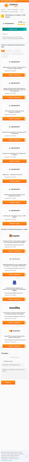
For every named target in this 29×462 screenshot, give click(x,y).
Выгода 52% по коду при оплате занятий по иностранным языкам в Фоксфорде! (14, 313)
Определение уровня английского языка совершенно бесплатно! (14, 195)
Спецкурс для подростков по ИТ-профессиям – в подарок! (14, 154)
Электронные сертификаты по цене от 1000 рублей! (14, 216)
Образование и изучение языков (9, 11)
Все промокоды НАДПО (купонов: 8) (14, 293)
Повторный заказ (18, 53)
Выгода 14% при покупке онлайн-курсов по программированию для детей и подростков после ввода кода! (14, 90)
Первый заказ (6, 53)
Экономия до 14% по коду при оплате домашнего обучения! (14, 111)
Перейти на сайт (13, 29)
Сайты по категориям (12, 9)
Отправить (8, 382)
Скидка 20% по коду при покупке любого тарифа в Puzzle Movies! (14, 336)
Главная (3, 9)
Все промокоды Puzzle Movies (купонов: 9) (15, 339)
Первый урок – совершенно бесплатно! (12, 174)
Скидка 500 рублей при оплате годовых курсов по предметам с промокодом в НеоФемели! (14, 265)
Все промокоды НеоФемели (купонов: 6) (15, 268)
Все (3, 50)
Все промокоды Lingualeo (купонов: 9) (14, 244)
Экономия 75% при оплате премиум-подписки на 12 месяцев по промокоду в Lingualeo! (14, 241)
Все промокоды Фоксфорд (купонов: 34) (15, 316)
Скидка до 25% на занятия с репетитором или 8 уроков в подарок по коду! (14, 68)
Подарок (4, 56)
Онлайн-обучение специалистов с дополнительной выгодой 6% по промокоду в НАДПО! (14, 289)
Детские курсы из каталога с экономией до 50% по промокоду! (14, 132)
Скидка (17, 50)
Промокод (10, 50)
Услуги (21, 9)
